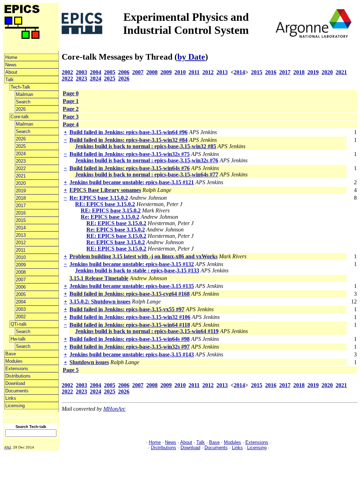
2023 (21, 161)
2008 (21, 272)
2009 (21, 264)
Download (15, 383)
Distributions (18, 376)
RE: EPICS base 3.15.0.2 (105, 204)
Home (11, 57)
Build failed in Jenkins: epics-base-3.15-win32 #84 (128, 140)
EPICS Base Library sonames (105, 190)
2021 (21, 176)
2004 (21, 302)
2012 (21, 242)
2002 (21, 316)
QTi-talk (19, 324)
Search (23, 101)
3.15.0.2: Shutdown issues (99, 302)
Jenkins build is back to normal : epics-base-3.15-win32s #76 (146, 160)
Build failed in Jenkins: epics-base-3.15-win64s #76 (129, 168)
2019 (21, 190)
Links (10, 398)
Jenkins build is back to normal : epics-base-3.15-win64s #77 (146, 174)
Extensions (16, 368)
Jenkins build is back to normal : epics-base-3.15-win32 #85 (145, 146)
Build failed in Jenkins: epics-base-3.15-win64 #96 (128, 132)
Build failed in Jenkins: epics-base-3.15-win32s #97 (129, 347)
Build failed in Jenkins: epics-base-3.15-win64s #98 (129, 339)
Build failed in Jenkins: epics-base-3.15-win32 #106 (129, 317)
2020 (21, 183)
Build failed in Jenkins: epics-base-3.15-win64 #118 (129, 325)
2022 (21, 168)
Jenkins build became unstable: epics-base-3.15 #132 (131, 264)
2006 (21, 287)
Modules (14, 361)
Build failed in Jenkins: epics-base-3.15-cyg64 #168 (129, 294)
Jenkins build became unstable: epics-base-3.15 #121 (131, 182)
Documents (17, 390)
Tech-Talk (20, 87)
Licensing (15, 405)
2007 (21, 279)
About (11, 72)
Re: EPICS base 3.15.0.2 (98, 198)
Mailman (24, 94)
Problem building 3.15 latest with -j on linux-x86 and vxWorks (143, 256)
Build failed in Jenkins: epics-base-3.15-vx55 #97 (126, 309)
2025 (21, 146)
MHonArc (114, 409)
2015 (21, 220)
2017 (21, 205)
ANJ (7, 447)
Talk (9, 79)
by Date (191, 56)
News (11, 64)
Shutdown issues (89, 362)
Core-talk (20, 116)
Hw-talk (18, 339)
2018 (21, 198)
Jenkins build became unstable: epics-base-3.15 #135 (131, 286)
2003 (21, 309)
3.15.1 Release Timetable (98, 278)
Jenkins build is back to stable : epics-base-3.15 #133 (137, 270)
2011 (20, 250)
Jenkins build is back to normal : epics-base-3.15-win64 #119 (147, 331)
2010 (21, 257)
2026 (21, 109)
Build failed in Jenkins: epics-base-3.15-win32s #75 (129, 154)
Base (10, 353)
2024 (21, 153)
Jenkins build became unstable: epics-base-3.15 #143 (131, 354)
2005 (21, 294)
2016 (21, 213)
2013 (21, 235)
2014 (21, 227)
